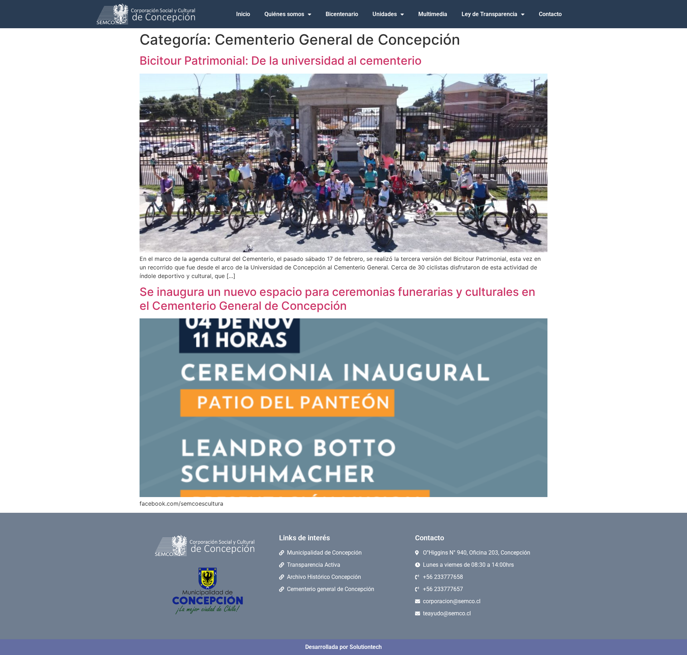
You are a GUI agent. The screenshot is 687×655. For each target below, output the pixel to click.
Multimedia (432, 14)
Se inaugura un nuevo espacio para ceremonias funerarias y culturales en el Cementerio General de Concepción (337, 298)
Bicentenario (342, 14)
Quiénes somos (284, 14)
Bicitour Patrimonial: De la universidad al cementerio (281, 61)
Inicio (243, 14)
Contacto (550, 14)
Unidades (384, 14)
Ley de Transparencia (489, 14)
